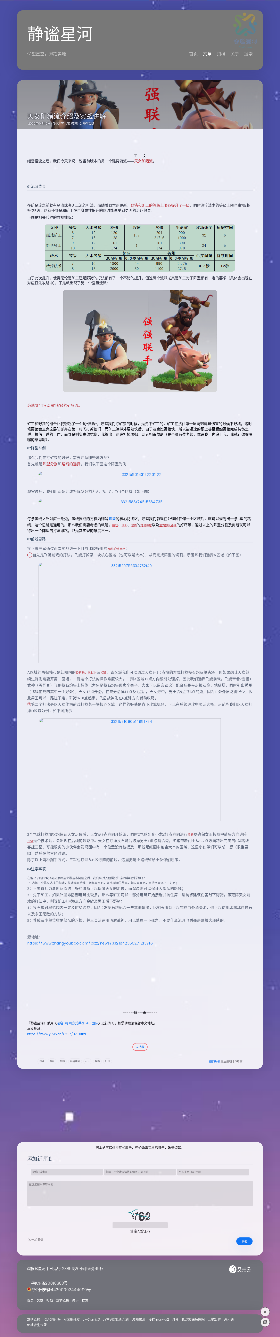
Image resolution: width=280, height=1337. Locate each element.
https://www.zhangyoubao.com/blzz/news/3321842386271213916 (90, 943)
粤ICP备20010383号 (49, 1283)
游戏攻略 (72, 123)
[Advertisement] (135, 981)
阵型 (112, 519)
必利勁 (229, 1319)
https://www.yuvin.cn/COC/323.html (56, 1034)
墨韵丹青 (215, 1061)
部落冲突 (58, 123)
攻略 (97, 1061)
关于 (234, 54)
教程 (52, 1061)
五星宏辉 (214, 1319)
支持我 (140, 1047)
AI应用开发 (72, 1319)
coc (87, 1061)
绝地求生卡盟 (37, 1325)
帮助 (62, 1061)
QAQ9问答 (52, 1319)
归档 (221, 54)
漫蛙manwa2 (158, 1319)
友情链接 (62, 1300)
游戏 (41, 1061)
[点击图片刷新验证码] (140, 1216)
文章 (207, 54)
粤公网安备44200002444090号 (61, 1290)
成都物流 (138, 1319)
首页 (193, 54)
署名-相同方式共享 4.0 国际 (77, 1023)
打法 (107, 1061)
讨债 (175, 1319)
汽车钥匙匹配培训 (116, 1319)
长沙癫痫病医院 (193, 1319)
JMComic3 (91, 1319)
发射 (244, 1241)
